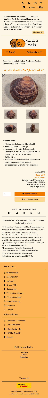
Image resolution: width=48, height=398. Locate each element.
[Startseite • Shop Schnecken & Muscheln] (24, 43)
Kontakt (9, 310)
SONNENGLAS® (13, 333)
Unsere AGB (11, 285)
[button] (42, 3)
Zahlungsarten (12, 277)
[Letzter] (39, 213)
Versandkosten (39, 180)
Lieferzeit (10, 281)
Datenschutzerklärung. (13, 29)
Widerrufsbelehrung (14, 293)
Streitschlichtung (13, 301)
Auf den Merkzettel (30, 199)
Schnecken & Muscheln (15, 321)
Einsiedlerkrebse (13, 325)
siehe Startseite (39, 184)
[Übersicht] (24, 213)
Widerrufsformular (13, 297)
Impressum (10, 305)
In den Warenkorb (30, 194)
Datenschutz (11, 289)
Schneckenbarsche (13, 329)
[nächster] (31, 213)
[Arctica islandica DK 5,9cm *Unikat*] (10, 114)
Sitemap (9, 337)
